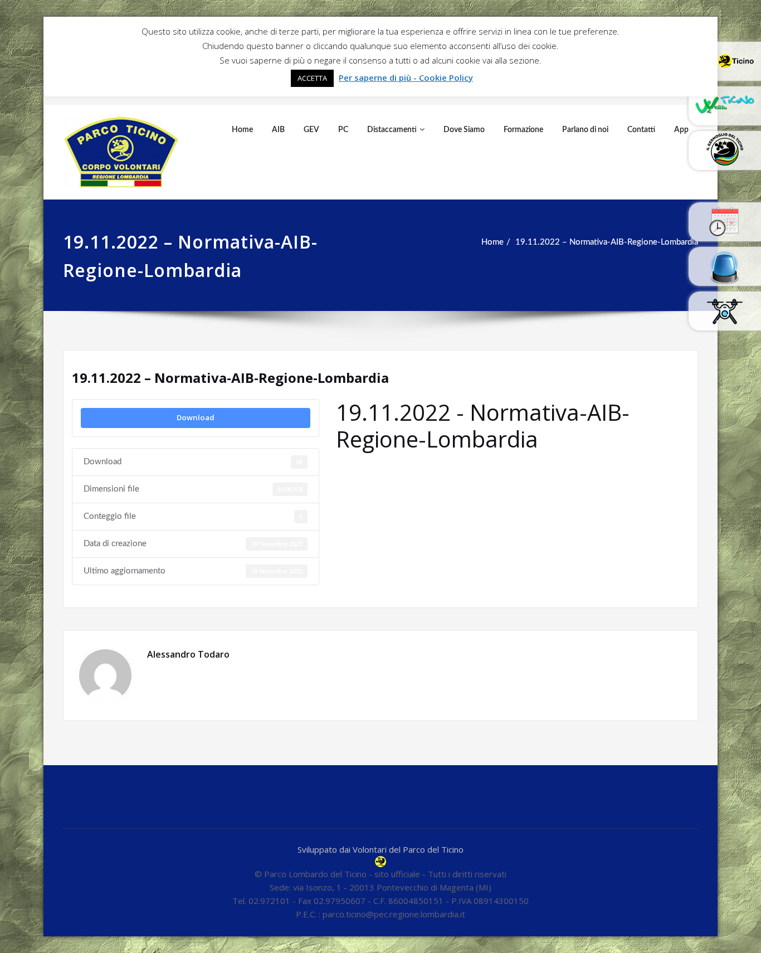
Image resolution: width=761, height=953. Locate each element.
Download (195, 417)
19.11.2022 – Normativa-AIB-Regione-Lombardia (606, 242)
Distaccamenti (392, 130)
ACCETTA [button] (312, 78)
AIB (278, 130)
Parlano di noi (585, 130)
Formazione (523, 130)
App (681, 130)
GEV (311, 130)
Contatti (641, 130)
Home (242, 130)
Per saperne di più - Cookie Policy (406, 77)
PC (343, 130)
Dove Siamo (464, 130)
